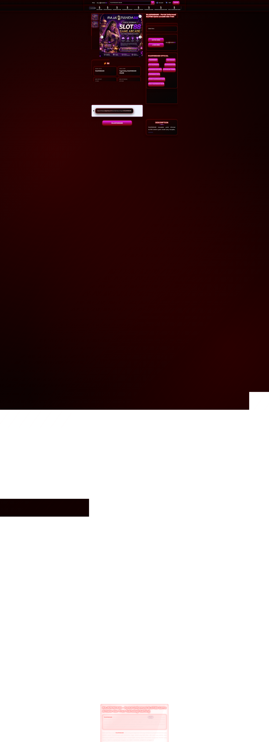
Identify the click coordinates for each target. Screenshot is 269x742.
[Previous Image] (101, 37)
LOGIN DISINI (156, 45)
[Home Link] (102, 3)
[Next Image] (140, 37)
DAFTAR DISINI (156, 40)
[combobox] (130, 2)
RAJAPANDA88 (117, 123)
